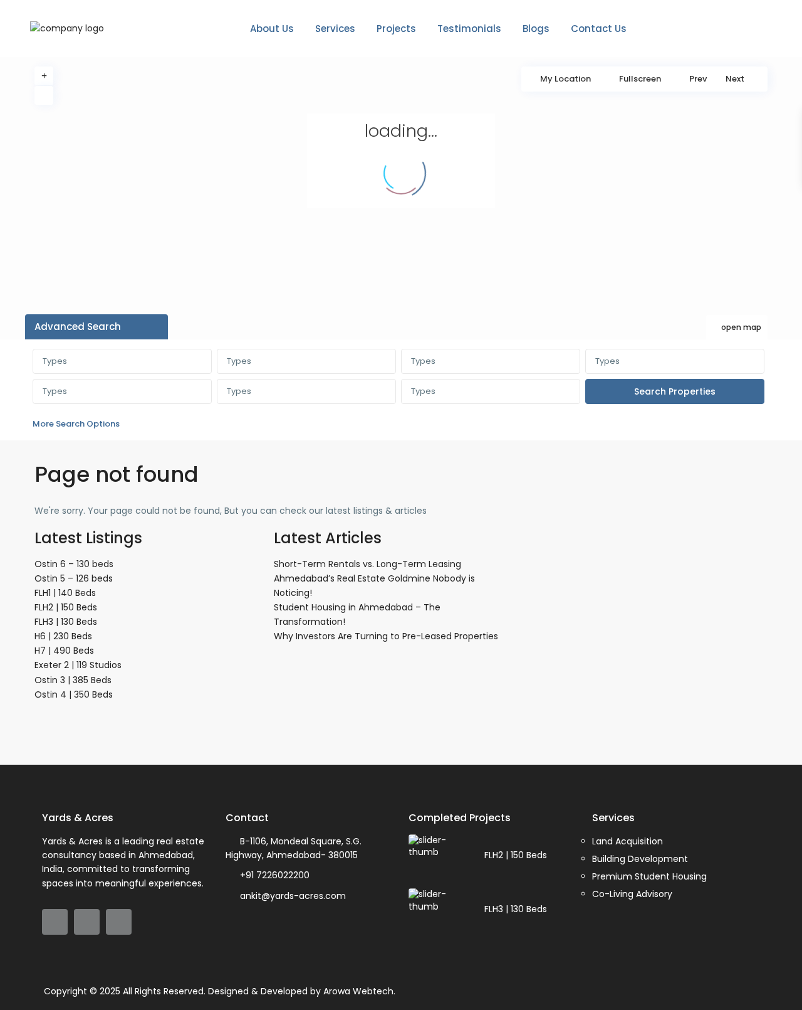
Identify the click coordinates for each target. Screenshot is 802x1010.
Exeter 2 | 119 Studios (78, 665)
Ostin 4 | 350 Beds (73, 694)
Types (55, 361)
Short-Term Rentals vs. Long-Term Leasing (367, 564)
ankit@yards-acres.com (293, 896)
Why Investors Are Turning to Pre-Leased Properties (386, 636)
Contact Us (599, 28)
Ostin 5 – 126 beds (73, 578)
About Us (272, 28)
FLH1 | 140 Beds (65, 593)
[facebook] (55, 922)
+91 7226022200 (275, 875)
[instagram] (119, 922)
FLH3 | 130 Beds (65, 621)
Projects (396, 28)
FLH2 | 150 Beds (65, 607)
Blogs (536, 28)
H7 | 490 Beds (64, 650)
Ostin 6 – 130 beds (73, 564)
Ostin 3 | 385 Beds (73, 680)
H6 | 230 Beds (63, 636)
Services (335, 28)
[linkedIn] (87, 922)
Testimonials (469, 28)
